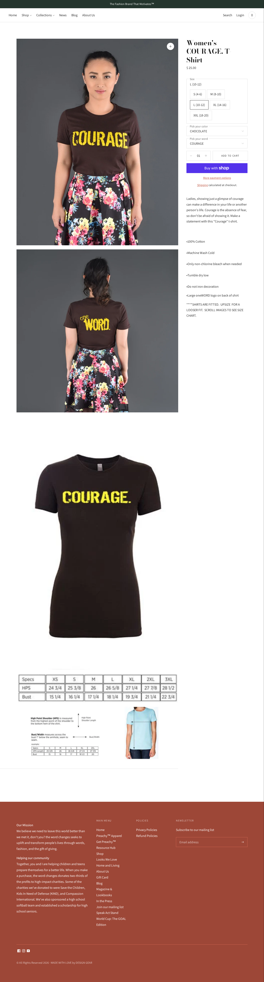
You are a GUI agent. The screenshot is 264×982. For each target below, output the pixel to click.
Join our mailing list (110, 907)
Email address (188, 837)
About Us (88, 15)
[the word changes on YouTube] (28, 951)
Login (240, 15)
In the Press (104, 901)
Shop (25, 15)
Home (13, 15)
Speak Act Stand (107, 913)
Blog (74, 15)
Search (227, 15)
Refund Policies (147, 836)
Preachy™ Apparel (109, 836)
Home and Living (107, 865)
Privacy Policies (146, 830)
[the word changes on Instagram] (23, 951)
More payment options (217, 178)
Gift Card (102, 877)
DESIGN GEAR (84, 963)
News (63, 15)
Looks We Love (106, 859)
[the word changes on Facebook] (18, 951)
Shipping (202, 185)
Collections (44, 15)
